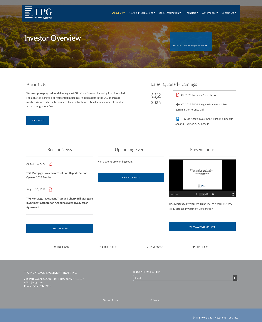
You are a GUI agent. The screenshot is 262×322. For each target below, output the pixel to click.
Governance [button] (209, 13)
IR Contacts (156, 246)
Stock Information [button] (169, 13)
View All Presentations (202, 226)
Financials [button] (190, 13)
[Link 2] (50, 189)
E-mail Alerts (109, 246)
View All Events (131, 177)
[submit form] (235, 278)
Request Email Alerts (146, 272)
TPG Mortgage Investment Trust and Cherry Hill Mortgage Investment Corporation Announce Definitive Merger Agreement (59, 203)
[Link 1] (50, 164)
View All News (60, 228)
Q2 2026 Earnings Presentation (199, 95)
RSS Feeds (63, 246)
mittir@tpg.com (33, 282)
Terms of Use (110, 300)
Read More (38, 120)
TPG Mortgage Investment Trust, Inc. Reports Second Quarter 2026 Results (56, 175)
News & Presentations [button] (140, 13)
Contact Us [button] (228, 13)
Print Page (202, 246)
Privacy (154, 300)
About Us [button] (117, 13)
